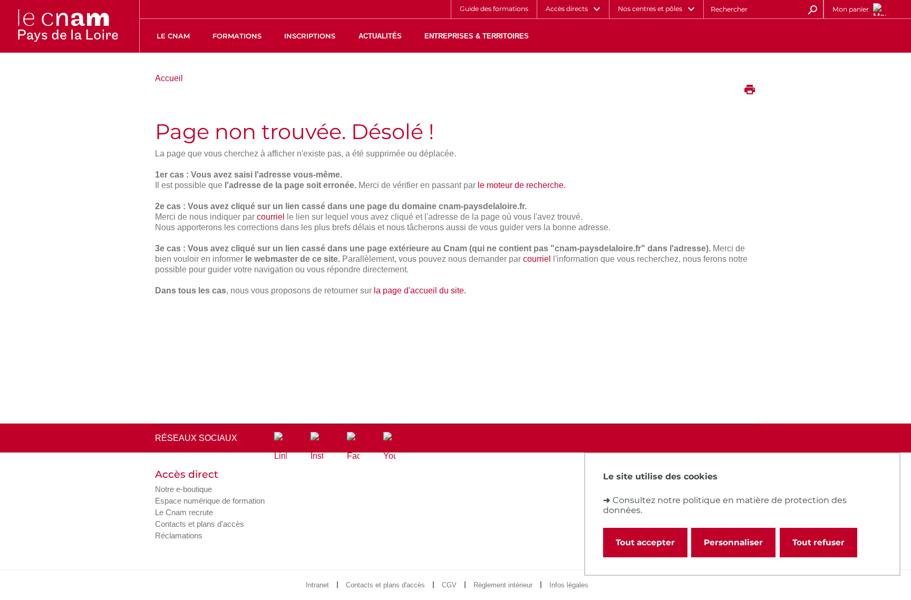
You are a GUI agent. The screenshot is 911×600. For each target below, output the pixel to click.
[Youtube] (389, 446)
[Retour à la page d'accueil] (67, 26)
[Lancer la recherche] (812, 9)
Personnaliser (733, 542)
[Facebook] (353, 446)
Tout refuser (818, 542)
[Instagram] (317, 446)
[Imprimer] (749, 90)
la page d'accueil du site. (420, 290)
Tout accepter (645, 542)
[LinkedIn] (280, 446)
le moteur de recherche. (522, 185)
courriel (271, 216)
